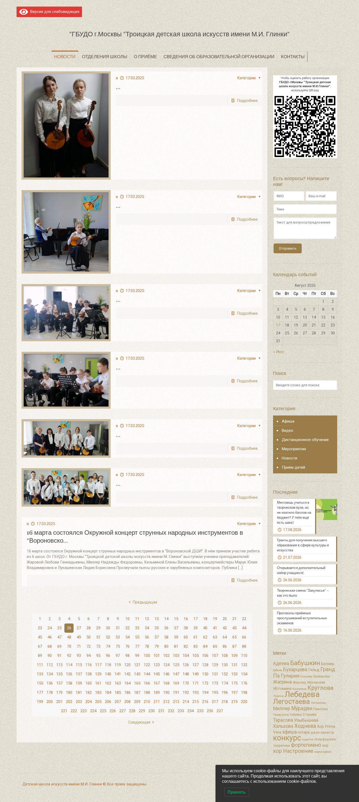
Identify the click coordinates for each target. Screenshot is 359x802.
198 (244, 692)
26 (69, 628)
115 (79, 664)
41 (215, 628)
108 (225, 655)
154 (244, 674)
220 (244, 701)
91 (59, 655)
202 (69, 701)
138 (88, 674)
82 (186, 646)
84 (205, 646)
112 (50, 664)
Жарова (299, 682)
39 (195, 628)
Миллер (281, 708)
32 (127, 628)
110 (244, 655)
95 (98, 655)
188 (147, 692)
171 (195, 683)
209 (137, 701)
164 (127, 683)
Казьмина (299, 689)
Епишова (306, 676)
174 (225, 683)
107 (215, 655)
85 (215, 646)
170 (186, 683)
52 (108, 637)
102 (166, 655)
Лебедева (302, 694)
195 (215, 692)
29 (98, 628)
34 (147, 628)
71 (79, 646)
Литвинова (318, 703)
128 (205, 664)
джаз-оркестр (322, 732)
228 (132, 711)
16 (186, 618)
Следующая (139, 722)
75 (118, 646)
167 (156, 683)
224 (93, 711)
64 (225, 637)
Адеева (281, 663)
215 (195, 701)
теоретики (281, 745)
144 (147, 674)
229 (142, 711)
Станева (309, 714)
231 (161, 711)
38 (186, 628)
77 (137, 646)
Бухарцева (295, 669)
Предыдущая (144, 602)
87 (234, 646)
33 (137, 628)
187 (137, 692)
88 (244, 646)
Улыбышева (306, 720)
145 (156, 674)
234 (190, 711)
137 (79, 674)
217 (215, 701)
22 (244, 618)
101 (156, 655)
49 (79, 637)
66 (244, 637)
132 (244, 664)
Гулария (290, 676)
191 (176, 692)
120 (127, 664)
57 (157, 637)
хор (325, 745)
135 (59, 674)
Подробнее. (247, 100)
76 (127, 646)
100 (147, 655)
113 (59, 664)
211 (156, 701)
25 (59, 628)
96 (108, 655)
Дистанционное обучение (305, 439)
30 (108, 628)
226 (113, 711)
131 (234, 664)
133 (40, 674)
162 (108, 683)
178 (50, 692)
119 (118, 664)
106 (205, 655)
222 (74, 711)
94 (88, 655)
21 (234, 618)
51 (98, 637)
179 (59, 692)
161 (98, 683)
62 (205, 637)
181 (79, 692)
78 (147, 646)
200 (50, 701)
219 (234, 701)
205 (98, 701)
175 (234, 683)
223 (83, 711)
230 (151, 711)
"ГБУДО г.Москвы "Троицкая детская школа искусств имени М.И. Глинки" (179, 34)
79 (157, 646)
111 (40, 664)
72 (88, 646)
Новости (289, 458)
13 (157, 618)
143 (137, 674)
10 (127, 618)
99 (137, 655)
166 (147, 683)
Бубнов (277, 670)
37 (176, 628)
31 (118, 628)
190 (166, 692)
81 (176, 646)
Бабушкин (305, 663)
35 (157, 628)
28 (88, 628)
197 (234, 692)
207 (118, 701)
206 (108, 701)
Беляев (327, 663)
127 (195, 664)
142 (127, 674)
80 (166, 646)
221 (64, 711)
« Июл (278, 351)
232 (171, 711)
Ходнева (305, 726)
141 (118, 674)
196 (225, 692)
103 (176, 655)
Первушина (281, 714)
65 (234, 637)
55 (137, 637)
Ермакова (322, 676)
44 (244, 628)
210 (147, 701)
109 (234, 655)
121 (137, 664)
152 (225, 674)
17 (195, 618)
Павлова (320, 709)
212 (166, 701)
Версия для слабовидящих (53, 11)
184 (108, 692)
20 (225, 618)
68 (50, 646)
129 (215, 664)
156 (50, 683)
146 (166, 674)
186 (127, 692)
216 (205, 701)
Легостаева (291, 701)
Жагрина (282, 682)
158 (69, 683)
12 (147, 618)
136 (69, 674)
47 (59, 637)
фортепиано (306, 745)
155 (40, 683)
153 (234, 674)
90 (50, 655)
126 (186, 664)
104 (186, 655)
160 (88, 683)
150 (205, 674)
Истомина (282, 688)
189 (156, 692)
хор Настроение (293, 751)
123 (156, 664)
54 (127, 637)
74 (108, 646)
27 (79, 628)
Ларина (278, 696)
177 (40, 692)
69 (59, 646)
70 (69, 646)
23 (40, 628)
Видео (287, 430)
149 (195, 674)
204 (88, 701)
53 (118, 637)
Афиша (288, 421)
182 (88, 692)
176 (244, 683)
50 (88, 637)
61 (195, 637)
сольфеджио (325, 739)
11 (137, 618)
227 (122, 711)
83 (195, 646)
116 (88, 664)
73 (98, 646)
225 (103, 711)
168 (166, 683)
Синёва (296, 714)
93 (79, 655)
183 (98, 692)
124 (166, 664)
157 (59, 683)
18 (205, 618)
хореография (322, 752)
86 (225, 646)
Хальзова (283, 726)
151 (215, 674)
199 (40, 701)
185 (118, 692)
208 (127, 701)
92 (69, 655)
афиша (289, 732)
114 (69, 664)
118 (108, 664)
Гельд (313, 669)
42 (225, 628)
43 (234, 628)
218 (225, 701)
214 (186, 701)
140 (108, 674)
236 (210, 711)
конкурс (287, 737)
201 (59, 701)
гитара (304, 732)
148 (186, 674)
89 (40, 655)
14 (166, 618)
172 (205, 683)
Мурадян (301, 708)
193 (195, 692)
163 (118, 683)
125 (176, 664)
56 (147, 637)
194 (205, 692)
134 (50, 674)
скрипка (307, 739)
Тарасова (283, 720)
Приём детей (293, 467)
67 (40, 646)
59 (176, 637)
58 (166, 637)
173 (215, 683)
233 (181, 711)
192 (186, 692)
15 (176, 618)
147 (176, 674)
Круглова (320, 687)
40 (205, 628)
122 (147, 664)
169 (176, 683)
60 (186, 637)
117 (98, 664)
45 (40, 637)
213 (176, 701)
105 (195, 655)
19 (215, 618)
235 (200, 711)
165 (137, 683)
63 (215, 637)
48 (69, 637)
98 (127, 655)
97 (118, 655)
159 (79, 683)
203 (79, 701)
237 (220, 711)
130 (225, 664)
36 (166, 628)
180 (69, 692)
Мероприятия (294, 449)
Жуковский (316, 682)
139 (98, 674)
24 (50, 628)
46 (50, 637)
